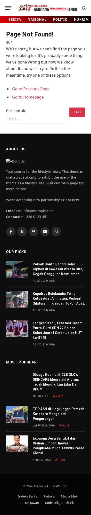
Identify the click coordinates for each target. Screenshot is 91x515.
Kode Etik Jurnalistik (59, 502)
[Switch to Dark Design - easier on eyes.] (83, 8)
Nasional (37, 19)
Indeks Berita (27, 496)
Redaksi (49, 496)
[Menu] (8, 7)
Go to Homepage (28, 97)
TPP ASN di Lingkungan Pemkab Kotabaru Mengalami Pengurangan (58, 414)
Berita (14, 19)
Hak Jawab (31, 502)
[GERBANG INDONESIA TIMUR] (47, 8)
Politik (60, 19)
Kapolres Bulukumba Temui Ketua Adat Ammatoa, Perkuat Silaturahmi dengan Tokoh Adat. (59, 298)
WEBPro (61, 486)
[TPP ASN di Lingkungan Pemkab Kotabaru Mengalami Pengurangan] (17, 414)
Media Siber (69, 496)
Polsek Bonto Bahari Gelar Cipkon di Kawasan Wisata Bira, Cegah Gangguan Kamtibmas (58, 269)
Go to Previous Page (31, 88)
